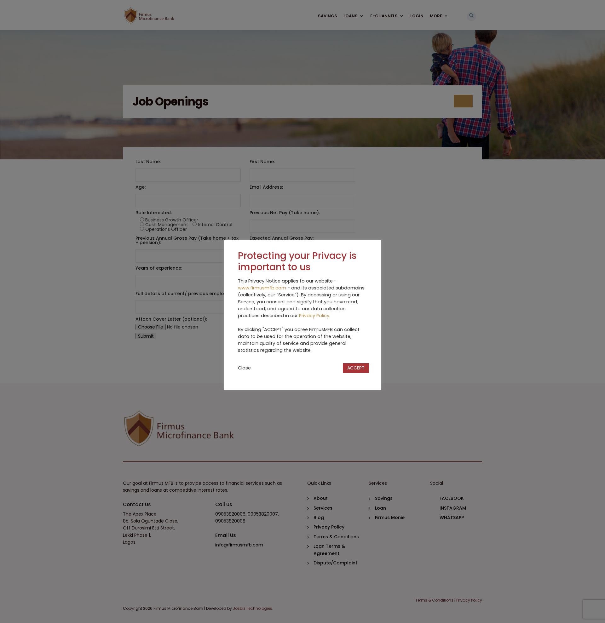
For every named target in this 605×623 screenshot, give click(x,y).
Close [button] (244, 368)
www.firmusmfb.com (262, 288)
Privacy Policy (314, 315)
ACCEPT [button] (356, 368)
